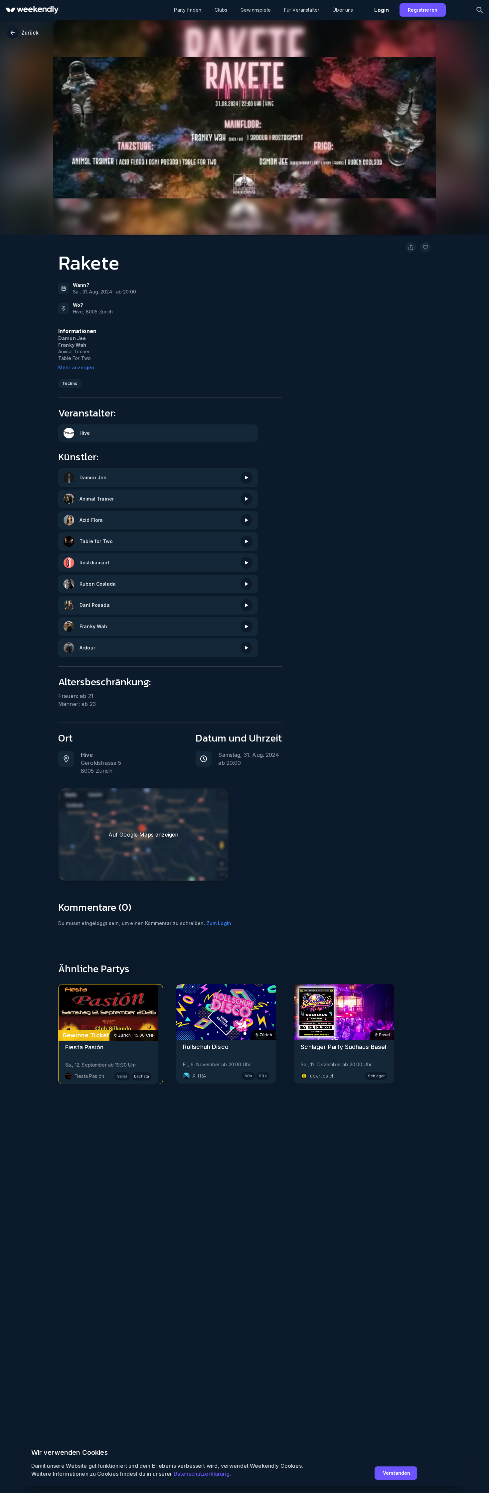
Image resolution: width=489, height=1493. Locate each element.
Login (381, 10)
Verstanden (396, 1473)
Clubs (221, 10)
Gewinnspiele (256, 10)
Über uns (343, 10)
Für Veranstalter (301, 10)
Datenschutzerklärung (202, 1473)
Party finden (187, 10)
